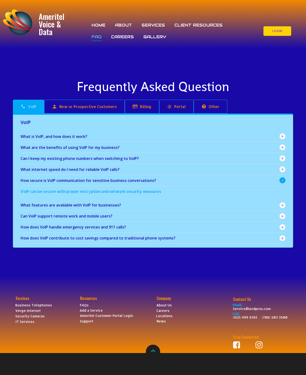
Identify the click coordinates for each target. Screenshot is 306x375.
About (123, 25)
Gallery (154, 36)
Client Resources (199, 25)
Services (153, 25)
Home (98, 25)
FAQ (97, 36)
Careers (122, 36)
